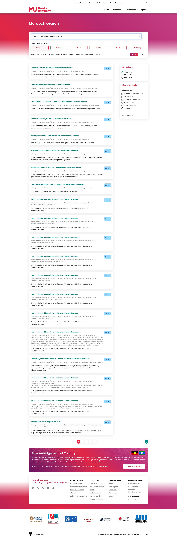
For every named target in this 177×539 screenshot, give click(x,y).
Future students (76, 483)
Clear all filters (127, 115)
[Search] (143, 36)
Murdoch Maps (133, 499)
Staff (98, 3)
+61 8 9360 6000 (136, 483)
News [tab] (79, 48)
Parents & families (77, 490)
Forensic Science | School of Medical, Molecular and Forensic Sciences (59, 102)
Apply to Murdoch (96, 483)
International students (78, 487)
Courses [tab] (59, 48)
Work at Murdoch (96, 496)
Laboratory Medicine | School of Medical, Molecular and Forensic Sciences (60, 359)
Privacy (146, 534)
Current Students (80, 3)
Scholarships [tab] (137, 48)
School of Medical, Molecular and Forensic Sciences (51, 68)
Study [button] (106, 10)
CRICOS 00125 (102, 534)
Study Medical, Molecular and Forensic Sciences (50, 85)
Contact (113, 3)
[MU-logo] (40, 9)
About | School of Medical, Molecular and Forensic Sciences (55, 136)
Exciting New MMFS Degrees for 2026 (45, 421)
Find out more (134, 466)
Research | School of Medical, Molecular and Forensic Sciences (56, 167)
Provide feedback (96, 499)
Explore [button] (143, 10)
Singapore (113, 493)
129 (95, 442)
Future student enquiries (133, 488)
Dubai (111, 496)
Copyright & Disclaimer (135, 534)
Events (92, 490)
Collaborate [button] (131, 10)
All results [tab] (39, 48)
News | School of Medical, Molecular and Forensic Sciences (54, 199)
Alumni (91, 3)
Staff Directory (95, 493)
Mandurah (113, 490)
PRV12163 (110, 534)
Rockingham (113, 487)
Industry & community (78, 496)
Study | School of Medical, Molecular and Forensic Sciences (54, 150)
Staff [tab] (118, 48)
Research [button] (117, 10)
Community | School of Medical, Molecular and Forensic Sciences (57, 184)
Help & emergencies (135, 492)
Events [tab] (98, 48)
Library (105, 3)
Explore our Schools (97, 487)
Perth (111, 483)
